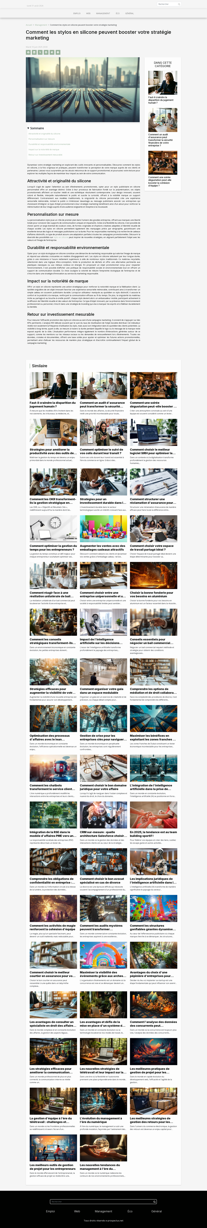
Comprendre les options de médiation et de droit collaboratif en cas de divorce (153, 692)
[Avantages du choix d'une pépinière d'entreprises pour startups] (153, 955)
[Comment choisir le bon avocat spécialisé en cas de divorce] (103, 861)
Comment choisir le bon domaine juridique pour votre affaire (103, 787)
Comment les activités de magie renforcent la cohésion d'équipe (53, 927)
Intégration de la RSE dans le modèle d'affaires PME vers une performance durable (52, 835)
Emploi (76, 13)
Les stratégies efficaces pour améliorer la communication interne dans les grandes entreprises (51, 1074)
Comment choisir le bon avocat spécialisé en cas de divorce (102, 880)
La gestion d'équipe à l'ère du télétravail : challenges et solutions (51, 1122)
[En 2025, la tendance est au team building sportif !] (153, 814)
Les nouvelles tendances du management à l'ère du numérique (100, 1168)
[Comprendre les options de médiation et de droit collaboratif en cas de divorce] (153, 671)
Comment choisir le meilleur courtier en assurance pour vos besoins (52, 976)
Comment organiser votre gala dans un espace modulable (101, 690)
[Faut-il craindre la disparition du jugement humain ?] (162, 82)
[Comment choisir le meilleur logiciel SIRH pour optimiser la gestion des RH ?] (153, 432)
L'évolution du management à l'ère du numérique (101, 1120)
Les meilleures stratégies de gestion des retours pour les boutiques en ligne (150, 1122)
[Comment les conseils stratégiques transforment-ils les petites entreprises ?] (53, 622)
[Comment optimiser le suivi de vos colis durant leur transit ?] (103, 432)
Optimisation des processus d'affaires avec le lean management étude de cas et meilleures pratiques (50, 741)
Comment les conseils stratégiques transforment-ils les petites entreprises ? (51, 643)
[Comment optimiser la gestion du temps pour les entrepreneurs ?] (53, 528)
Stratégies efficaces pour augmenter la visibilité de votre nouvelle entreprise (52, 692)
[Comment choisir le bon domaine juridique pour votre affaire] (103, 768)
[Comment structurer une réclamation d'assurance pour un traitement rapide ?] (153, 481)
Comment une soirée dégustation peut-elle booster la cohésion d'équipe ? (159, 181)
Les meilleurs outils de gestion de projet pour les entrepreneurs (53, 1166)
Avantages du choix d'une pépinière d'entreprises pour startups (150, 976)
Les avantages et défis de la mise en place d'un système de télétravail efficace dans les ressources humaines (102, 1027)
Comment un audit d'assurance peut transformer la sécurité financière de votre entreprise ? (160, 140)
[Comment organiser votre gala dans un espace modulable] (103, 671)
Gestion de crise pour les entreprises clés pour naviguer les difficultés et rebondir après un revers (102, 741)
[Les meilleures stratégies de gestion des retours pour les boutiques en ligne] (153, 1101)
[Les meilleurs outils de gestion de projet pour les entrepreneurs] (53, 1147)
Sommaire (37, 128)
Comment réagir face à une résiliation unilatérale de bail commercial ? (50, 596)
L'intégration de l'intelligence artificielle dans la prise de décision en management (151, 789)
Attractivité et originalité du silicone (44, 133)
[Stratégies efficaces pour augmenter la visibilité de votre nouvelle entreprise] (53, 671)
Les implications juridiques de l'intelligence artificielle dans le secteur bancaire (152, 882)
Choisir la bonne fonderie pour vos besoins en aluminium (151, 594)
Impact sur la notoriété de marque (44, 149)
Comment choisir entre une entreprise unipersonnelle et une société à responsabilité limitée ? (103, 596)
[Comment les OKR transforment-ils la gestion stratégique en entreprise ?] (53, 481)
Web (88, 13)
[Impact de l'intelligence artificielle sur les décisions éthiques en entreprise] (103, 622)
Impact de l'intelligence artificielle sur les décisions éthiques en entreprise (99, 643)
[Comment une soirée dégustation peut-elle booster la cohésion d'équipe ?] (162, 162)
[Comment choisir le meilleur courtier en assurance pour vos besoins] (53, 955)
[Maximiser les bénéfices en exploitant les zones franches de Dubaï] (153, 718)
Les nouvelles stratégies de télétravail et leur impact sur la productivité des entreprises (101, 1072)
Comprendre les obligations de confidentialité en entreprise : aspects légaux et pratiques (52, 882)
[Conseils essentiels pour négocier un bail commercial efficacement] (153, 622)
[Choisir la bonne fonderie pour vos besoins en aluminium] (153, 575)
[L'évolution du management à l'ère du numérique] (103, 1101)
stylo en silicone (61, 237)
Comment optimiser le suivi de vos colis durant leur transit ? (101, 451)
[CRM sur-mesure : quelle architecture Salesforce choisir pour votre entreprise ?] (103, 814)
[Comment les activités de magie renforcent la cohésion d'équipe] (53, 908)
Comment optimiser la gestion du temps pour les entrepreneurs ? (53, 547)
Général (129, 13)
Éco (118, 13)
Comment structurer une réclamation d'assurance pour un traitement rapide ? (151, 502)
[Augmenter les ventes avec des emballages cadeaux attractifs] (103, 528)
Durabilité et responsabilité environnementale (49, 144)
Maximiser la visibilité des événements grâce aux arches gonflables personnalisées (101, 976)
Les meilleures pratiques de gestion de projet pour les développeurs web (150, 1072)
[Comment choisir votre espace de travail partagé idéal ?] (153, 528)
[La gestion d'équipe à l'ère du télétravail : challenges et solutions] (53, 1101)
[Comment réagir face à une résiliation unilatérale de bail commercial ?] (53, 575)
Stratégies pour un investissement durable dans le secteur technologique (102, 502)
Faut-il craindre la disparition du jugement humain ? (160, 100)
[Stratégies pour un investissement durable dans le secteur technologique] (103, 481)
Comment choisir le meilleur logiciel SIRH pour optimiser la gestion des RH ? (151, 453)
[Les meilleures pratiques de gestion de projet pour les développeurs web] (153, 1051)
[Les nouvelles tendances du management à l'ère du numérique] (103, 1147)
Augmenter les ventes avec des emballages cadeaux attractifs (102, 547)
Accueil (29, 25)
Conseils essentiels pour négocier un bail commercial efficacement (150, 643)
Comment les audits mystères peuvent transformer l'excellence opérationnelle (101, 929)
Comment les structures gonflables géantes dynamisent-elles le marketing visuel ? (153, 929)
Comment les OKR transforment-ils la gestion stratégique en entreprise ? (53, 502)
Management (103, 13)
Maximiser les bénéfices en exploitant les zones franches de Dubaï (153, 739)
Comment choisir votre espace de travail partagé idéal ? (152, 547)
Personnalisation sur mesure (42, 139)
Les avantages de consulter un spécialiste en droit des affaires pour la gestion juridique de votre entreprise (52, 1027)
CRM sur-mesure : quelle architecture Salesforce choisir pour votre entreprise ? (102, 835)
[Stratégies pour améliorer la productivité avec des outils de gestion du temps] (53, 432)
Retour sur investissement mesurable (45, 154)
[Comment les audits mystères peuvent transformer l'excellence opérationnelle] (103, 908)
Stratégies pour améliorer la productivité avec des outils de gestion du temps (52, 453)
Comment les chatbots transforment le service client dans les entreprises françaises (52, 789)
